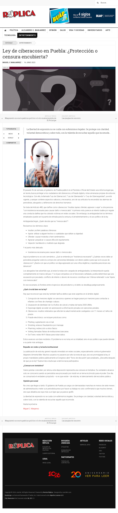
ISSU (100, 451)
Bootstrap (8, 495)
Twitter (102, 454)
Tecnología (10, 35)
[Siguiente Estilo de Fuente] (18, 138)
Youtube (102, 457)
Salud (63, 30)
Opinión (53, 30)
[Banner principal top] (82, 15)
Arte (108, 30)
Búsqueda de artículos (66, 451)
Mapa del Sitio (85, 445)
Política (14, 30)
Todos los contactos (65, 462)
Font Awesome (9, 498)
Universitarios (95, 30)
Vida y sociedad (76, 30)
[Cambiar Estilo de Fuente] (4, 138)
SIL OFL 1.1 (31, 498)
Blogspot (102, 448)
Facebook (102, 445)
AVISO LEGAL (47, 463)
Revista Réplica (48, 492)
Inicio (5, 30)
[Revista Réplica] (19, 13)
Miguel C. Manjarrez (31, 409)
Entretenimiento (27, 35)
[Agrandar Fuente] (18, 134)
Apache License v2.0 (56, 495)
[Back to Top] (2, 510)
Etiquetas (65, 447)
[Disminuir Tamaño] (4, 134)
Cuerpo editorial (49, 453)
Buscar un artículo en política (47, 448)
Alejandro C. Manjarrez (34, 30)
